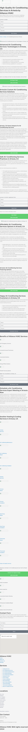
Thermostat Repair (6, 683)
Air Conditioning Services (8, 670)
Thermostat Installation (7, 684)
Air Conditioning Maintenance (6, 442)
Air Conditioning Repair (7, 673)
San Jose (2, 694)
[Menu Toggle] (25, 2)
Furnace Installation (6, 679)
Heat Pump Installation (7, 682)
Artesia (4, 36)
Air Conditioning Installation (5, 465)
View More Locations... (5, 711)
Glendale (2, 702)
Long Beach (2, 698)
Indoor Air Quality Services (5, 563)
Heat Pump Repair (6, 680)
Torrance (2, 705)
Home (1, 36)
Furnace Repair (6, 677)
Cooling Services (6, 668)
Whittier (1, 707)
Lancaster (2, 701)
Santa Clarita (2, 700)
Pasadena (2, 704)
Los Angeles (2, 697)
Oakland (1, 695)
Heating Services (6, 676)
